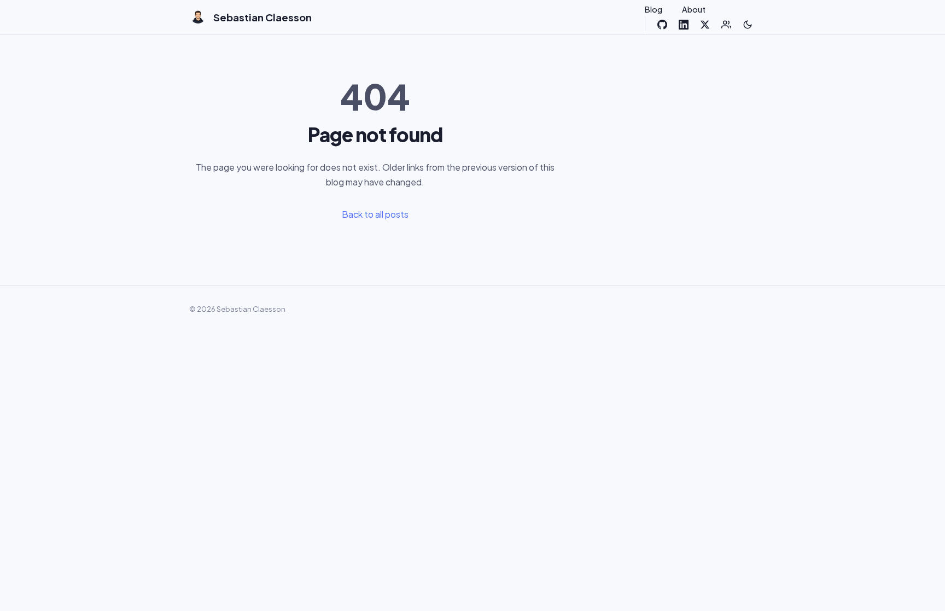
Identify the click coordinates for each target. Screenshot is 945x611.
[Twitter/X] (705, 24)
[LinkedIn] (683, 24)
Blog (653, 9)
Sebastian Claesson (262, 17)
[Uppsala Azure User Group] (726, 24)
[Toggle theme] (747, 24)
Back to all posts (375, 214)
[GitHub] (662, 24)
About (693, 9)
